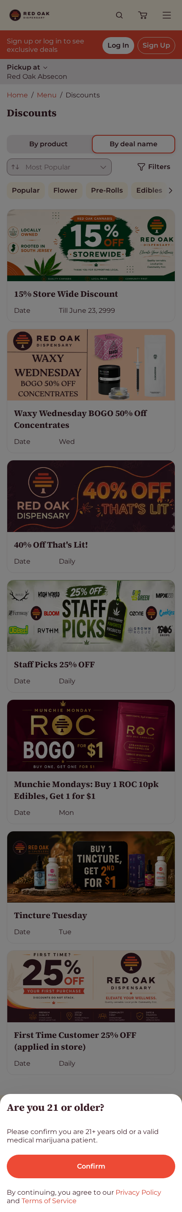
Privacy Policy (138, 1192)
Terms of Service (49, 1201)
